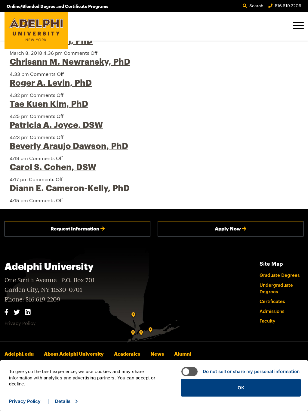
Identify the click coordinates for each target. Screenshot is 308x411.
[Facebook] (6, 312)
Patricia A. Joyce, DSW (56, 124)
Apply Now (228, 228)
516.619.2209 (288, 5)
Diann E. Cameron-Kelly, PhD (70, 188)
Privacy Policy (20, 323)
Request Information (75, 228)
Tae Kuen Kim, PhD (49, 103)
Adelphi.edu (19, 354)
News (157, 354)
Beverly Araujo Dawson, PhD (69, 145)
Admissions (272, 311)
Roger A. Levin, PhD (51, 82)
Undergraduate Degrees (276, 288)
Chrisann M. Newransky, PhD (70, 61)
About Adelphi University (74, 354)
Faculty (267, 320)
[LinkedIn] (27, 312)
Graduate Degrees (280, 275)
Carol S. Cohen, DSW (53, 167)
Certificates (272, 301)
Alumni (182, 354)
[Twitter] (17, 312)
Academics (127, 354)
